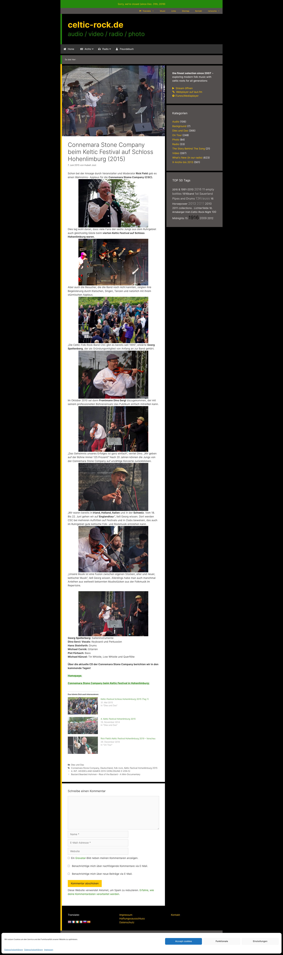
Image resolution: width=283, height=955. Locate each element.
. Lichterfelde (200, 208)
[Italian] (81, 922)
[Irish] (77, 922)
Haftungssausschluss (132, 918)
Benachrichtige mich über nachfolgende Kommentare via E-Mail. (110, 866)
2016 (197, 189)
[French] (73, 922)
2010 (208, 203)
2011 (200, 203)
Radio (175, 144)
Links (173, 11)
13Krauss (203, 198)
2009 (203, 218)
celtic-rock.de (95, 25)
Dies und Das (77, 764)
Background (179, 126)
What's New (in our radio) (187, 157)
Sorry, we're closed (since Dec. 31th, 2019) (141, 4)
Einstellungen (260, 941)
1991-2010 (187, 189)
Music (162, 11)
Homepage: (75, 675)
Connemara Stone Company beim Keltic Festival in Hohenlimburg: (108, 683)
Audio (175, 121)
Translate (146, 11)
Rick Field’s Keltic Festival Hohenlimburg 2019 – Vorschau (128, 738)
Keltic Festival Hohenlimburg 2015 (140, 768)
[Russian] (85, 922)
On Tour (177, 135)
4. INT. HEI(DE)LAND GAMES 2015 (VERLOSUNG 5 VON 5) (100, 771)
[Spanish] (89, 922)
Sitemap (185, 11)
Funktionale (222, 941)
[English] (69, 922)
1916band (188, 193)
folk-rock (118, 768)
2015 (175, 189)
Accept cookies (183, 941)
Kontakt (198, 11)
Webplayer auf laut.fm (188, 91)
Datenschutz (126, 922)
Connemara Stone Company (85, 768)
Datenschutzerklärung (13, 950)
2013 (192, 203)
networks (212, 11)
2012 (210, 218)
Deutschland (106, 768)
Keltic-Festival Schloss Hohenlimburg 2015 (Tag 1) (125, 699)
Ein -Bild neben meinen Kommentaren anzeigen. (104, 858)
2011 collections (182, 208)
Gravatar (80, 858)
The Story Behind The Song (188, 148)
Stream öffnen (184, 88)
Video (175, 153)
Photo (175, 139)
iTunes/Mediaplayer (187, 95)
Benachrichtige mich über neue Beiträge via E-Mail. (102, 873)
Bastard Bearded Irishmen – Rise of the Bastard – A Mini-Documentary (105, 774)
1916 (194, 217)
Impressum (48, 950)
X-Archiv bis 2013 (182, 162)
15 (186, 218)
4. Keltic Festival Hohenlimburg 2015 (118, 719)
